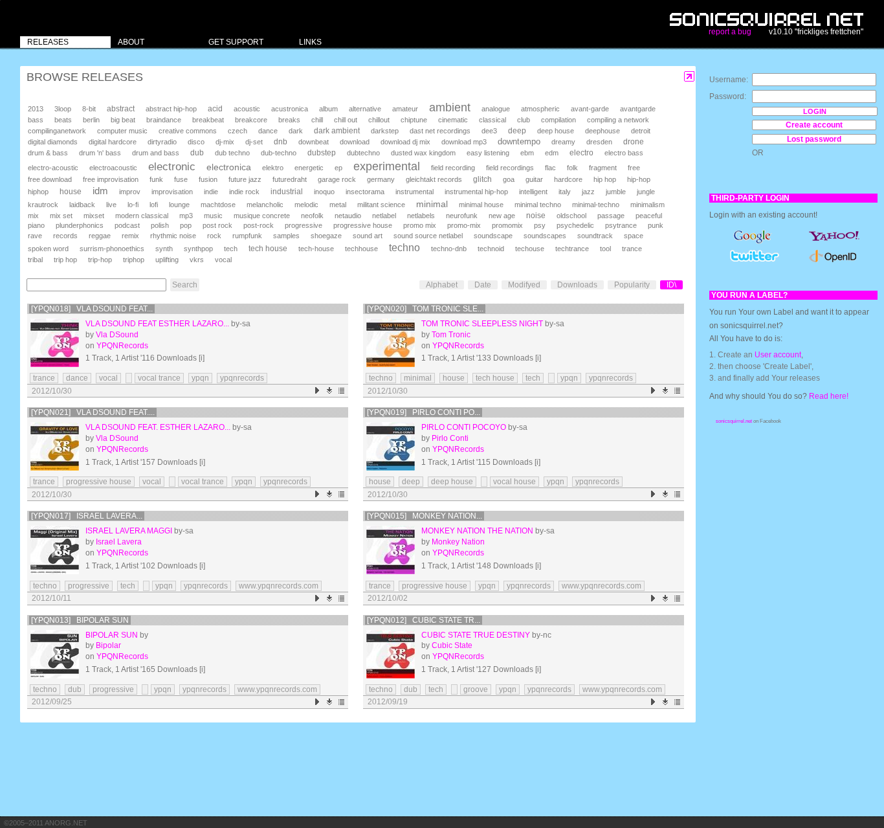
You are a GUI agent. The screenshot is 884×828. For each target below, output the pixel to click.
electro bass (623, 153)
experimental (386, 166)
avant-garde (590, 109)
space (633, 236)
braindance (163, 120)
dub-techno (278, 153)
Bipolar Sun (111, 635)
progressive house (362, 225)
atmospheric (540, 109)
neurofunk (462, 215)
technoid (491, 248)
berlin (91, 120)
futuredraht (289, 179)
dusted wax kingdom (423, 153)
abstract (121, 108)
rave (35, 236)
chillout (379, 120)
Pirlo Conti (450, 438)
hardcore (568, 179)
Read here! (828, 396)
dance (268, 131)
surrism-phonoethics (112, 248)
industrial (287, 191)
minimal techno (537, 204)
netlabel (384, 215)
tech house (268, 248)
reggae (100, 236)
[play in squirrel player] (54, 343)
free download (50, 179)
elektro (272, 168)
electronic (171, 167)
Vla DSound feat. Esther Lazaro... (157, 427)
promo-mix (464, 225)
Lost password (814, 139)
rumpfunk (247, 236)
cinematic (453, 120)
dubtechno (363, 153)
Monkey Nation (458, 541)
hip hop (604, 179)
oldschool (571, 215)
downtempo (519, 141)
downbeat (313, 142)
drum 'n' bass (100, 153)
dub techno (232, 153)
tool (605, 248)
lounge (179, 204)
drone (633, 141)
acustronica (289, 109)
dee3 (489, 131)
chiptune (414, 120)
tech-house (316, 248)
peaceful (648, 215)
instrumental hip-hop (476, 192)
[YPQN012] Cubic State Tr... (423, 620)
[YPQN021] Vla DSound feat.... (93, 412)
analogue (495, 109)
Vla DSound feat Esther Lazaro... (157, 323)
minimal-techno (595, 204)
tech (231, 248)
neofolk (312, 215)
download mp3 (464, 142)
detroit (640, 131)
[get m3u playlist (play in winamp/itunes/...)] (342, 391)
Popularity (632, 284)
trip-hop (100, 259)
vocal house (514, 481)
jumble (616, 192)
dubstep (321, 153)
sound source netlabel (428, 236)
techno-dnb (449, 248)
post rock (217, 225)
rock (214, 236)
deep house (555, 131)
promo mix (419, 225)
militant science (381, 204)
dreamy (563, 142)
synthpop (198, 248)
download (355, 142)
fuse (181, 179)
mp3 (186, 215)
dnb (280, 141)
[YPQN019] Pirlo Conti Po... (423, 412)
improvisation (172, 192)
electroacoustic (113, 168)
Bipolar (108, 645)
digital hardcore (113, 142)
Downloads (577, 284)
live (111, 204)
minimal (432, 204)
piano (36, 225)
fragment (603, 168)
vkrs (197, 259)
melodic (306, 204)
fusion (208, 179)
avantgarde (638, 109)
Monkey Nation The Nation (477, 530)
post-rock (258, 225)
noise (536, 215)
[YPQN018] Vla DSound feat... (92, 308)
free (634, 168)
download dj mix (405, 142)
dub (197, 152)
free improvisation (110, 179)
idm (100, 191)
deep (517, 130)
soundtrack (595, 236)
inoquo (324, 192)
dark (296, 131)
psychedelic (575, 225)
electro (581, 152)
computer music (122, 131)
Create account (814, 124)
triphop (133, 259)
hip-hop (638, 179)
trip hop (65, 259)
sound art (367, 236)
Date (482, 284)
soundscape (493, 236)
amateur (405, 109)
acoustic (247, 109)
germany (381, 179)
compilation (558, 120)
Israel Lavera (119, 541)
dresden (599, 142)
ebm (527, 153)
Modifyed (524, 284)
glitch (482, 179)
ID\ (671, 284)
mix (33, 215)
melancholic (265, 204)
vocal (223, 259)
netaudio (348, 215)
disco (196, 142)
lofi (153, 204)
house (71, 191)
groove (475, 689)
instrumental (414, 192)
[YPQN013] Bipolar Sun (80, 620)
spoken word (48, 248)
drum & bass (48, 153)
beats (63, 120)
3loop (62, 109)
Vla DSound (117, 334)
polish (160, 225)
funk (156, 179)
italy (564, 192)
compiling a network (618, 120)
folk (572, 168)
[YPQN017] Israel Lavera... (86, 515)
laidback (82, 204)
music (213, 215)
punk (655, 225)
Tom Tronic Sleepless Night (482, 323)
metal (337, 204)
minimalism (647, 204)
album (328, 109)
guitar (534, 179)
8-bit (89, 109)
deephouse (602, 131)
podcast (127, 225)
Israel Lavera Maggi (128, 530)
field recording (453, 168)
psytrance (621, 225)
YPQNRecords (122, 345)
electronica (228, 167)
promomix (507, 225)
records (65, 236)
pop (186, 225)
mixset (93, 215)
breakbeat (208, 120)
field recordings (510, 168)
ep (338, 168)
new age (502, 215)
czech (237, 131)
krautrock (43, 204)
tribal (35, 259)
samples (286, 236)
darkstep (385, 131)
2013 (35, 109)
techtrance (572, 248)
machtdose (218, 204)
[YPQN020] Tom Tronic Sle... (425, 308)
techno (404, 247)
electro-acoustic (53, 168)
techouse (529, 248)
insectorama (365, 192)
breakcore (251, 120)
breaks (289, 120)
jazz (588, 192)
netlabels (421, 215)
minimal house (481, 204)
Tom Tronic (451, 334)
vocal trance (159, 378)
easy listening (488, 153)
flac (550, 168)
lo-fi (132, 204)
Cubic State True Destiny (475, 635)
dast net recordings (440, 131)
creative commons (188, 131)
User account (778, 354)
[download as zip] (330, 391)
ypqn (200, 378)
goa (508, 179)
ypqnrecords (242, 378)
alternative (365, 109)
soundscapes (545, 236)
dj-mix (224, 142)
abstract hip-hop (171, 109)
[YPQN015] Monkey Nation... (424, 515)
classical (492, 120)
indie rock (244, 192)
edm (551, 153)
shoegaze (326, 236)
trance (632, 248)
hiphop (38, 192)
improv (129, 192)
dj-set (254, 142)
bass (35, 120)
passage (610, 215)
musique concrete (262, 215)
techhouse (361, 248)
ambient (449, 107)
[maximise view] (689, 77)
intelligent (533, 192)
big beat (123, 120)
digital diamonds (53, 142)
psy (540, 225)
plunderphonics (80, 225)
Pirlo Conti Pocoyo (463, 427)
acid (215, 109)
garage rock (337, 179)
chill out (345, 120)
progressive (303, 225)
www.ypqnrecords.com (278, 585)
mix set (61, 215)
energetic (309, 168)
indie (211, 192)
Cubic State (452, 645)
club (523, 120)
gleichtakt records (434, 179)
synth (164, 248)
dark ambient (337, 130)
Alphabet (442, 284)
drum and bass (155, 153)
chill (317, 120)
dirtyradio (162, 142)
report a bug (730, 31)
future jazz (244, 179)
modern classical (141, 215)
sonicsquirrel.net (734, 421)
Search (184, 284)
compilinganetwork (57, 131)
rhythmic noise (173, 236)
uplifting (167, 259)
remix (130, 236)
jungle (646, 192)
